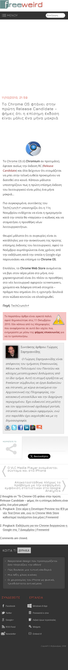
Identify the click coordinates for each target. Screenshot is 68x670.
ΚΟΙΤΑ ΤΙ (16, 550)
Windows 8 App (40, 606)
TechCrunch (11, 208)
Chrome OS (14, 161)
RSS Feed (10, 627)
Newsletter (10, 634)
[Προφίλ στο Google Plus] (33, 429)
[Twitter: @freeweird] (14, 429)
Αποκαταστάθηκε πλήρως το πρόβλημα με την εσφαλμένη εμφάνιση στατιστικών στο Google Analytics (33, 486)
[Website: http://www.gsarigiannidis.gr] (8, 429)
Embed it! (37, 634)
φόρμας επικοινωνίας (47, 332)
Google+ (9, 620)
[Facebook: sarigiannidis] (21, 429)
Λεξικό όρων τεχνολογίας (44, 620)
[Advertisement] (34, 60)
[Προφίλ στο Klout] (39, 429)
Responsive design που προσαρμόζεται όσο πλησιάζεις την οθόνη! (33, 562)
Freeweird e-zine (41, 613)
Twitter (8, 613)
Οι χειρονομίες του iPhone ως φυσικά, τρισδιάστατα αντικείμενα (31, 581)
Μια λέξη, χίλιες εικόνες (22, 574)
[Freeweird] (26, 4)
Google (50, 255)
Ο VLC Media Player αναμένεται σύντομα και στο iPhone (32, 469)
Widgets (36, 627)
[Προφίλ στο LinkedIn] (27, 429)
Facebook (10, 606)
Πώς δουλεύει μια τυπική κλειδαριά (30, 569)
